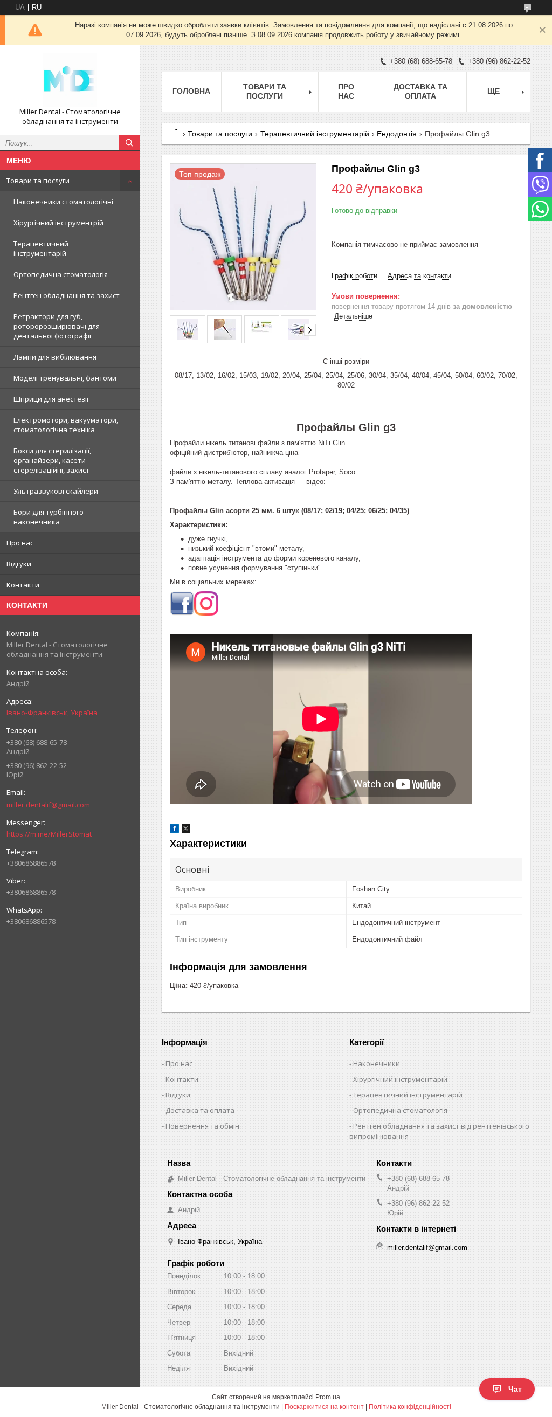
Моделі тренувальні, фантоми (64, 378)
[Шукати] (129, 143)
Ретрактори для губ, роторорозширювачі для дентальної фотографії (56, 326)
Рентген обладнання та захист (66, 295)
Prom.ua (327, 1397)
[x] (186, 830)
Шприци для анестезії (50, 399)
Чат (515, 1389)
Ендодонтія (397, 133)
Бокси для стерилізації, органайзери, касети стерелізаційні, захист (52, 460)
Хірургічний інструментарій (400, 1079)
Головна (191, 91)
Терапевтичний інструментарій (40, 248)
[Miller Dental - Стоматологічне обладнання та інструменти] (70, 80)
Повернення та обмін (202, 1126)
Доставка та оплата (420, 91)
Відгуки (18, 564)
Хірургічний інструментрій (58, 222)
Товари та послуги (38, 180)
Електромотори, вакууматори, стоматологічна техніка (65, 424)
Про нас (19, 543)
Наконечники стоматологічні (63, 201)
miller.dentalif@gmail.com (48, 805)
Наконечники (376, 1063)
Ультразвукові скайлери (55, 491)
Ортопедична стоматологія (60, 274)
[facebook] (174, 830)
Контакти (22, 585)
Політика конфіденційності (410, 1407)
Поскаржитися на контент (324, 1407)
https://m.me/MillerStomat (49, 834)
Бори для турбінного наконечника (48, 517)
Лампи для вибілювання (54, 357)
